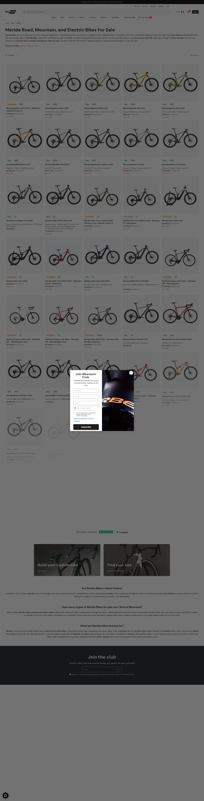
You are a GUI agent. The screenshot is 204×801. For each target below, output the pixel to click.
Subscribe (86, 427)
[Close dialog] (131, 373)
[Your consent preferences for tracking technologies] (202, 601)
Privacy (76, 418)
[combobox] (76, 408)
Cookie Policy (83, 418)
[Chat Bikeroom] (5, 795)
